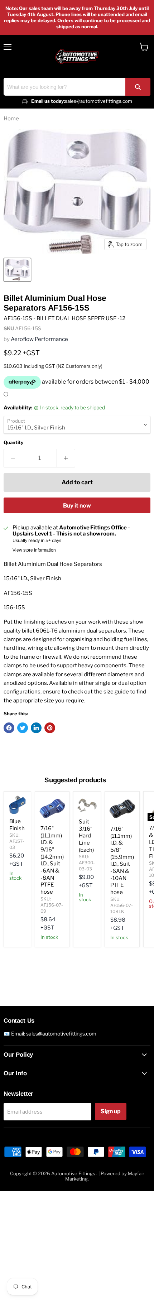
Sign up (111, 1111)
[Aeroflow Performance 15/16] (17, 269)
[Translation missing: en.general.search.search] (137, 87)
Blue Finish (17, 825)
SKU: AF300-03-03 (87, 862)
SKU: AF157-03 (16, 841)
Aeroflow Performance (39, 339)
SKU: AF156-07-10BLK (121, 905)
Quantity (13, 442)
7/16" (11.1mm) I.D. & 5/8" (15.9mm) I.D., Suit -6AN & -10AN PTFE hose (122, 860)
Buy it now (77, 505)
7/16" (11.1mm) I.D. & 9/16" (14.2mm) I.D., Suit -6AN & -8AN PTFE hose (52, 860)
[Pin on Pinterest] (49, 727)
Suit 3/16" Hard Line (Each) (86, 835)
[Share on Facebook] (9, 727)
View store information (34, 550)
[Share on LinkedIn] (36, 727)
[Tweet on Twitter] (22, 727)
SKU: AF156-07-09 (51, 905)
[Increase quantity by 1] (66, 458)
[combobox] (77, 87)
